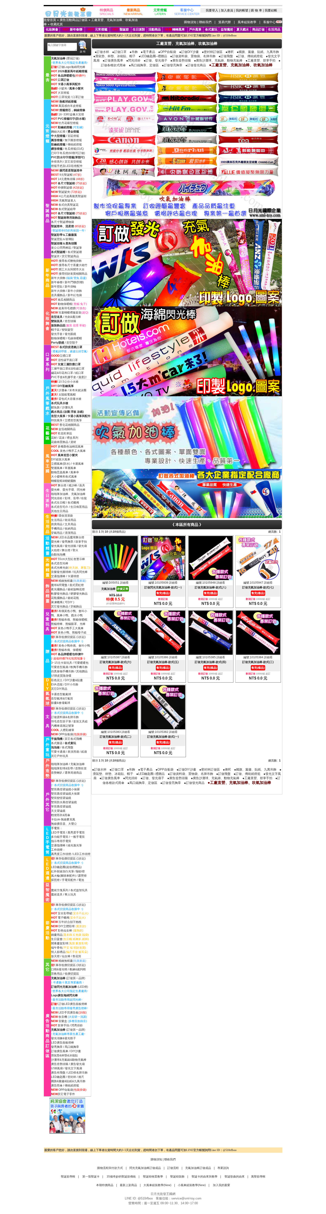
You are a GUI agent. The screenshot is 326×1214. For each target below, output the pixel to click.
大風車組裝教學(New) (157, 1185)
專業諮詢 (223, 1168)
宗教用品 (57, 973)
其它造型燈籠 (73, 161)
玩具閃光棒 (80, 572)
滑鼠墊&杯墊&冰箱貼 (64, 1055)
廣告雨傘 (57, 1085)
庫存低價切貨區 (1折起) (71, 637)
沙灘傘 (62, 390)
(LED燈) (69, 986)
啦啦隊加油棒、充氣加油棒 (68, 494)
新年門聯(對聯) (74, 282)
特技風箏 (57, 420)
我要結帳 (271, 10)
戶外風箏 (195, 29)
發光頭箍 (70, 546)
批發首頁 (50, 20)
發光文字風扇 (73, 1068)
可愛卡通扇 (58, 751)
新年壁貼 (57, 286)
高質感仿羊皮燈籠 (69, 106)
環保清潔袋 (65, 515)
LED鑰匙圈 (58, 1077)
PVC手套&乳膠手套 (63, 377)
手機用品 (57, 528)
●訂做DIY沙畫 (189, 52)
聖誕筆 (77, 247)
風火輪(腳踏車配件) (63, 875)
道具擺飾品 (58, 295)
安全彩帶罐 (65, 913)
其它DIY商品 (59, 688)
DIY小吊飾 (71, 684)
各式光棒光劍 (59, 567)
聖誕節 (124, 29)
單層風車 (70, 468)
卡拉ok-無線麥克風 (63, 819)
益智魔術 (227, 29)
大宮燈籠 (63, 92)
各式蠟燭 (73, 502)
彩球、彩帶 (72, 498)
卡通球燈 (73, 576)
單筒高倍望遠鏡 (61, 806)
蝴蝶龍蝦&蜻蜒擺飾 (63, 481)
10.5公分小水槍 (68, 381)
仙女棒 (66, 956)
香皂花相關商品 (69, 425)
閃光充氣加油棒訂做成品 (145, 1168)
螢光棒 (55, 541)
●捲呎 (230, 52)
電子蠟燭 (63, 917)
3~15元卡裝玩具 (61, 662)
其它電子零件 (66, 1094)
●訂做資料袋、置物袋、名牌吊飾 (193, 56)
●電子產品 (148, 52)
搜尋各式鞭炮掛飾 (70, 260)
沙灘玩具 (67, 407)
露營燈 (82, 875)
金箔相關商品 (67, 429)
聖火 (75, 550)
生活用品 (274, 29)
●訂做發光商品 (195, 65)
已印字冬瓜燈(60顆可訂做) (68, 153)
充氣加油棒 (77, 764)
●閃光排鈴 (133, 60)
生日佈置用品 (79, 507)
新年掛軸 (70, 286)
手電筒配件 (69, 880)
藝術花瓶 (73, 598)
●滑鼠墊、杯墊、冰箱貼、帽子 (114, 56)
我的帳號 (242, 10)
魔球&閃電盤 (59, 585)
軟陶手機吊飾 (79, 667)
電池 (81, 880)
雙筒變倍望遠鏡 (61, 798)
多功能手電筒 (59, 836)
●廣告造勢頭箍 (180, 60)
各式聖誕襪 (75, 252)
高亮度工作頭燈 (61, 854)
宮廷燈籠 (73, 136)
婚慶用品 (57, 934)
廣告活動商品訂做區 (74, 20)
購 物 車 (256, 10)
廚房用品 (57, 524)
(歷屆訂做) (72, 58)
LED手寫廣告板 (68, 1012)
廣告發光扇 (77, 1064)
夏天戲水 (243, 29)
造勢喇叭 (57, 772)
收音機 (62, 1017)
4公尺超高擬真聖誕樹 (72, 196)
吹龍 (84, 498)
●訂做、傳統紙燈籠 (249, 56)
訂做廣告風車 (59, 1051)
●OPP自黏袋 (167, 52)
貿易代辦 (224, 22)
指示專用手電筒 (61, 841)
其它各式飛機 (73, 739)
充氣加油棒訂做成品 (198, 1168)
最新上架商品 (128, 1185)
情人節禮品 (58, 952)
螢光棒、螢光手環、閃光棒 (68, 489)
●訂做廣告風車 (113, 60)
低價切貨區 (72, 973)
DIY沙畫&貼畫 (74, 680)
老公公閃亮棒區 (61, 247)
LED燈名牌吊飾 (78, 1072)
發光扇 (82, 546)
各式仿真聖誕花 (68, 204)
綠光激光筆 (75, 845)
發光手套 (57, 334)
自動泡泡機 (58, 554)
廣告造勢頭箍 (59, 1064)
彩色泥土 (57, 680)
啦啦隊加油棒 (59, 764)
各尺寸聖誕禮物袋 (62, 222)
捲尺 (81, 1077)
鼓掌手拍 (81, 541)
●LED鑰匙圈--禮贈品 (153, 56)
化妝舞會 (52, 29)
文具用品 (70, 524)
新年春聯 (76, 29)
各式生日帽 (58, 502)
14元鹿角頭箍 (66, 179)
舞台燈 (62, 485)
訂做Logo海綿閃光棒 (71, 67)
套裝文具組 (80, 721)
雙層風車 (57, 468)
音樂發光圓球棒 (61, 572)
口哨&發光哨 (59, 969)
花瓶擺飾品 (58, 598)
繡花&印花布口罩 (62, 373)
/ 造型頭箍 (69, 321)
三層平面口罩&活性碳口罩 (67, 368)
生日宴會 (57, 939)
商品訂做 (258, 29)
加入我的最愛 (221, 1185)
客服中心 (269, 22)
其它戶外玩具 (59, 756)
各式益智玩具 (79, 890)
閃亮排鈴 (77, 1025)
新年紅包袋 (75, 295)
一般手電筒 (77, 836)
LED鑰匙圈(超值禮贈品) (66, 867)
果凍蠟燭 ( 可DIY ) (62, 602)
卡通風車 (78, 463)
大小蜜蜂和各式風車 (64, 476)
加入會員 (227, 10)
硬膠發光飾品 (79, 593)
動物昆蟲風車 (59, 472)
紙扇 (84, 751)
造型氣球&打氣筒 (62, 698)
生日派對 (139, 29)
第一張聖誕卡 (91, 1176)
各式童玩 (211, 29)
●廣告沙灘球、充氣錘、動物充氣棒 (218, 60)
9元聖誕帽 (66, 174)
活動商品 (154, 29)
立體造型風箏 (73, 420)
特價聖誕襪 (65, 187)
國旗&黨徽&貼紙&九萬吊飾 (68, 1081)
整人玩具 (70, 894)
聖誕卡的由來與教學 (204, 1176)
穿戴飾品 (76, 606)
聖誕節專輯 (68, 1176)
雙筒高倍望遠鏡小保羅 (65, 789)
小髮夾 (62, 88)
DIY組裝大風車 (60, 459)
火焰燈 (55, 550)
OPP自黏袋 (65, 734)
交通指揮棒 (58, 576)
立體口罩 (65, 355)
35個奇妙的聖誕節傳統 (121, 1176)
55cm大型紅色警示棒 (71, 559)
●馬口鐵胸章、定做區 (144, 65)
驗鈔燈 (80, 871)
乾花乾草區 (65, 433)
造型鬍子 (72, 342)
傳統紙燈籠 (75, 144)
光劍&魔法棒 (73, 317)
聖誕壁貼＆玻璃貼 (62, 239)
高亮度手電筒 (76, 832)
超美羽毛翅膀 (67, 308)
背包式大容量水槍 (69, 399)
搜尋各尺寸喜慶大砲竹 (73, 265)
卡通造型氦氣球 (61, 694)
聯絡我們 (205, 22)
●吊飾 (134, 52)
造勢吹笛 (80, 768)
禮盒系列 (72, 437)
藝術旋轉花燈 (76, 589)
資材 (73, 442)
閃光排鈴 (57, 498)
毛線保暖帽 (75, 338)
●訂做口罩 (119, 52)
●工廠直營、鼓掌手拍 (260, 60)
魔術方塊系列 (59, 890)
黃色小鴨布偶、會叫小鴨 (74, 645)
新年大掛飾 (58, 278)
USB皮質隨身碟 (61, 675)
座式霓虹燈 (76, 585)
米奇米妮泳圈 (77, 390)
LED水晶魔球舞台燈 (71, 537)
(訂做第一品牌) (68, 978)
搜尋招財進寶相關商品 (73, 273)
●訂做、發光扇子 (155, 60)
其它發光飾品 (59, 606)
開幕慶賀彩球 (59, 943)
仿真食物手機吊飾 (62, 671)
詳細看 (124, 582)
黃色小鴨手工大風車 (73, 451)
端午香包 (57, 947)
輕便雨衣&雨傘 (60, 815)
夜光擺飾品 (58, 589)
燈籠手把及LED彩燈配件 (67, 166)
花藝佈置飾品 (59, 442)
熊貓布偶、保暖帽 (69, 650)
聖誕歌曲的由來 (234, 1176)
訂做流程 (173, 1168)
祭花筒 (77, 956)
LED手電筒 (58, 832)
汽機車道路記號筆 (62, 725)
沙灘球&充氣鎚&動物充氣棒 (68, 1059)
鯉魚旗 (55, 407)
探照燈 (55, 880)
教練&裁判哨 (77, 969)
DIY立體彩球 (66, 926)
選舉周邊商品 (73, 772)
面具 (82, 485)
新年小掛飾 (75, 291)
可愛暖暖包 (81, 662)
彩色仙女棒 (65, 930)
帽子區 (55, 329)
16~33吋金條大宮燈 (71, 114)
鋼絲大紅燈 (58, 131)
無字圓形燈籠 (73, 140)
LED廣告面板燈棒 (62, 1042)
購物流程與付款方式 (110, 1168)
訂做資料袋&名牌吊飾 (65, 717)
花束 (62, 437)
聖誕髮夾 (64, 192)
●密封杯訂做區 (212, 52)
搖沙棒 (72, 485)
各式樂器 (57, 743)
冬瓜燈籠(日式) (74, 148)
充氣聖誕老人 (67, 200)
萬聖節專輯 (258, 1176)
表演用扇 (73, 751)
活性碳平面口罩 (68, 360)
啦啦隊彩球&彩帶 (62, 768)
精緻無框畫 (65, 580)
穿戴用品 (57, 533)
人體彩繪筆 (67, 730)
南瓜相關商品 (66, 299)
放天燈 (55, 956)
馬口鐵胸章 (72, 1047)
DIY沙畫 (75, 1051)
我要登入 (212, 10)
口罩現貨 (64, 97)
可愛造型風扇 (59, 667)
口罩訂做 (78, 97)
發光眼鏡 (70, 334)
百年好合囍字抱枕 (69, 922)
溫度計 (82, 377)
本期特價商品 (104, 1185)
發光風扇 (57, 546)
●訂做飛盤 (226, 56)
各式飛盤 (67, 747)
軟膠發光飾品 (59, 593)
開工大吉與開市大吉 (71, 269)
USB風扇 (57, 1068)
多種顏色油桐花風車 (71, 446)
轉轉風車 (175, 29)
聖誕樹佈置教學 (152, 1176)
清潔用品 (70, 533)
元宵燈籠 (101, 29)
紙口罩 (79, 373)
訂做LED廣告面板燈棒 (72, 1004)
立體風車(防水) (60, 463)
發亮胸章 (67, 541)
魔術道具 (57, 894)
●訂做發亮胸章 (172, 65)
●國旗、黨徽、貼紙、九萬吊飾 (258, 52)
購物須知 (190, 22)
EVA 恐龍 (57, 684)
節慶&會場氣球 (60, 703)
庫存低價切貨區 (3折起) (71, 965)
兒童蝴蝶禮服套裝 (69, 312)
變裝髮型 (67, 329)
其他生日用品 (59, 511)
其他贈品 (82, 671)
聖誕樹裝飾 (176, 1176)
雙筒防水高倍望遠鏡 (64, 802)
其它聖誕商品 (70, 256)
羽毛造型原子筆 (61, 721)
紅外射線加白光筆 (62, 871)
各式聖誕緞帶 (67, 209)
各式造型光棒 (59, 563)
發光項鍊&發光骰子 (63, 1038)
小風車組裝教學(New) (192, 1185)
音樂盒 (62, 1021)
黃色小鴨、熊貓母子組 (72, 632)
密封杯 (72, 1077)
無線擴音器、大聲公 (64, 823)
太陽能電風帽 (67, 394)
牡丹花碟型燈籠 (68, 123)
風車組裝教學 (247, 22)
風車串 (74, 472)
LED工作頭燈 (81, 854)
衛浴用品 (70, 520)
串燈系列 (57, 161)
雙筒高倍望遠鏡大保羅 (65, 793)
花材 (54, 437)
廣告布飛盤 (58, 1072)
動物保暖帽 (65, 304)
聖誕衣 (55, 256)
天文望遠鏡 (58, 811)
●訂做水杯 (102, 52)
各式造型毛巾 (59, 507)
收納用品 (70, 528)
